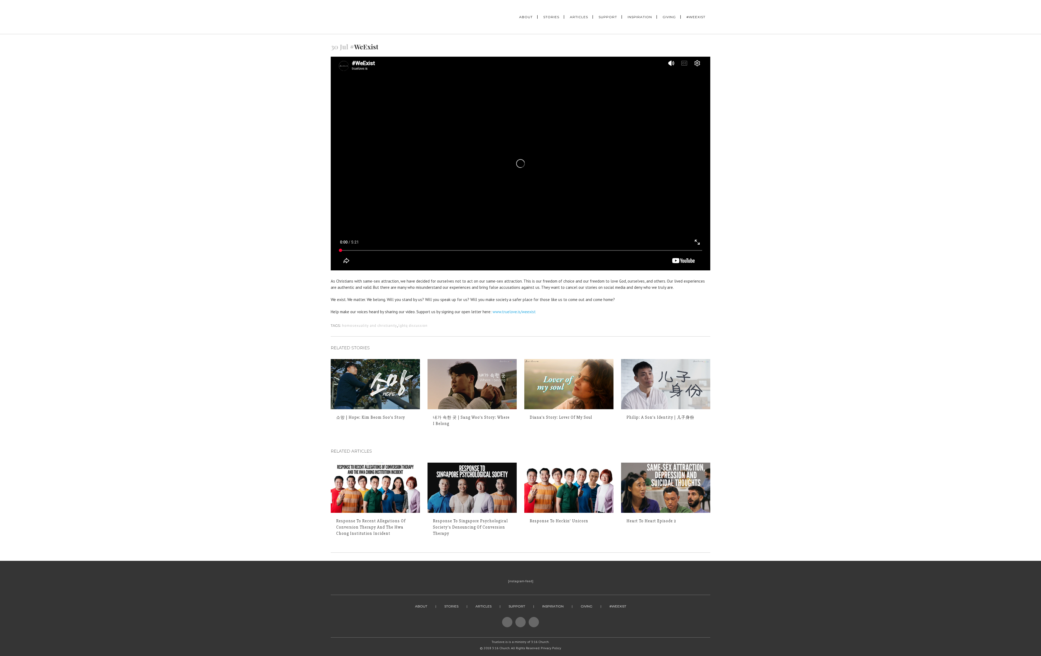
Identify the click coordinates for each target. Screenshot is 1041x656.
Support (517, 606)
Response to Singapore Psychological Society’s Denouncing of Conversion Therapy (470, 527)
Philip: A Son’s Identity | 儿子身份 (660, 417)
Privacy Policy (551, 648)
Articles (483, 606)
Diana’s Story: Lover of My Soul (561, 417)
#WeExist (617, 606)
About (421, 606)
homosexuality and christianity (369, 325)
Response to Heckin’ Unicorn (559, 521)
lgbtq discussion (413, 325)
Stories (451, 606)
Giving (586, 606)
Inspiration (553, 606)
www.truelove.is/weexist (514, 311)
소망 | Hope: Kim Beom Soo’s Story (370, 417)
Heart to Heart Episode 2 (651, 521)
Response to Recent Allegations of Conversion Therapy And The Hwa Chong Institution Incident (371, 527)
